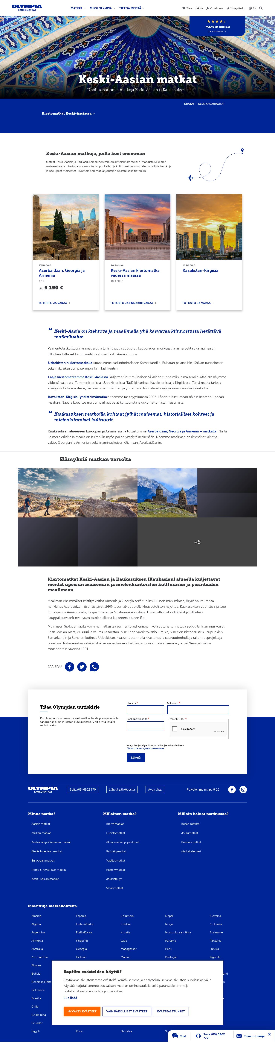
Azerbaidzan (39, 957)
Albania (36, 916)
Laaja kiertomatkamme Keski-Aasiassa (78, 377)
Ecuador (37, 1023)
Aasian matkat (40, 824)
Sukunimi (172, 703)
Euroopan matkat (42, 860)
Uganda (215, 957)
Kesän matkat (190, 824)
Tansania (215, 940)
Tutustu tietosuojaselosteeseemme (145, 748)
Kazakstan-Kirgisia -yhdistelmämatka (77, 397)
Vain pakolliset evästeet (126, 1011)
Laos (124, 940)
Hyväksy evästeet (82, 1011)
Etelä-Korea (84, 932)
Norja (169, 924)
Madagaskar (129, 949)
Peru (168, 949)
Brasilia (36, 998)
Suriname (216, 932)
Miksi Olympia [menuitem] (100, 9)
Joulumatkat (189, 833)
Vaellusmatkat (115, 860)
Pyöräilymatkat (116, 851)
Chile (35, 1006)
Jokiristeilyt (114, 879)
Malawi (125, 957)
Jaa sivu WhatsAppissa (94, 667)
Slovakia (215, 916)
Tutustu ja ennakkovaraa (131, 303)
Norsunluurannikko (178, 932)
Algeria (36, 924)
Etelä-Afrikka (84, 924)
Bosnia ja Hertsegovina (46, 982)
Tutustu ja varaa (52, 303)
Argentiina (38, 932)
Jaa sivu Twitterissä (82, 667)
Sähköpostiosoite (137, 719)
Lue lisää (70, 998)
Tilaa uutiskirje (195, 8)
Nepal (169, 916)
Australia (37, 949)
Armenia (37, 940)
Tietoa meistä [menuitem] (129, 9)
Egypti (35, 1031)
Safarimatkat (114, 888)
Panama (170, 940)
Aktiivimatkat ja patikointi (123, 842)
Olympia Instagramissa (243, 789)
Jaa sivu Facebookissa (69, 667)
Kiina (79, 1031)
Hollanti (81, 957)
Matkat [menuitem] (75, 9)
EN (254, 8)
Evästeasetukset (171, 1011)
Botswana (38, 990)
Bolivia (35, 973)
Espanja (81, 916)
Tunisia (214, 949)
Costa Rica (38, 1015)
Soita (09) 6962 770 (83, 789)
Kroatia (125, 932)
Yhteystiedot (237, 8)
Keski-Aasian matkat (45, 879)
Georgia (81, 949)
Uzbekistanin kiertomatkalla (70, 363)
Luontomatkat (115, 833)
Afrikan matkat (41, 833)
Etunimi (131, 703)
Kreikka (126, 924)
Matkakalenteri (191, 851)
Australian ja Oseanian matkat (51, 842)
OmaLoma (216, 8)
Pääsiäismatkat (191, 842)
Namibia (126, 1031)
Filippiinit (82, 940)
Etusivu (189, 104)
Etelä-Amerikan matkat (46, 851)
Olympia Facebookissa (232, 789)
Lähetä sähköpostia (122, 789)
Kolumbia (127, 916)
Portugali (171, 957)
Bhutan (36, 965)
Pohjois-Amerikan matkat (48, 869)
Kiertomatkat (115, 824)
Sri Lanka (216, 924)
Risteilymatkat (115, 869)
